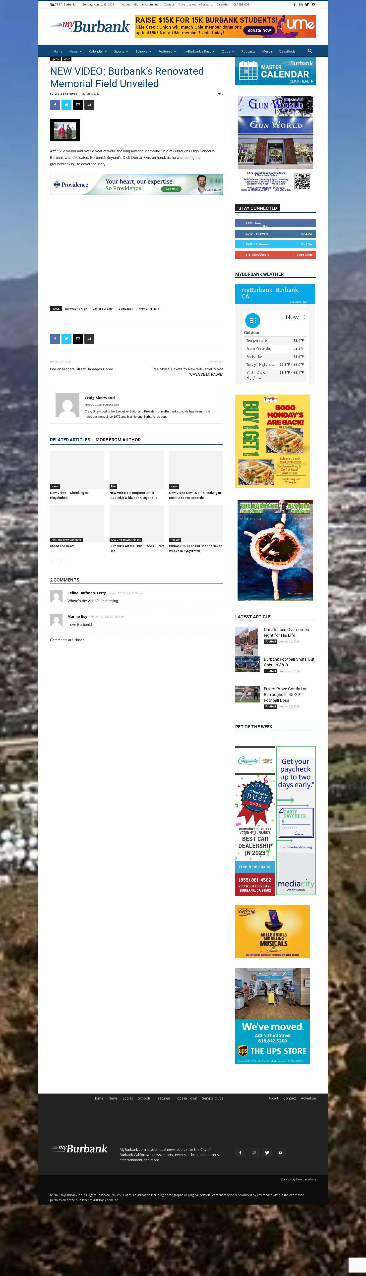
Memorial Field (149, 308)
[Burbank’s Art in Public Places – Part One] (137, 523)
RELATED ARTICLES (70, 439)
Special (56, 59)
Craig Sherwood (66, 93)
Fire (113, 486)
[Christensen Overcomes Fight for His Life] (247, 600)
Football (270, 599)
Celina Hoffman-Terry (86, 592)
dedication (126, 308)
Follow (306, 233)
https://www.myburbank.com (102, 404)
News (73, 51)
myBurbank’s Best (197, 51)
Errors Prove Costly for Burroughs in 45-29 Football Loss (285, 652)
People (175, 539)
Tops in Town (186, 1056)
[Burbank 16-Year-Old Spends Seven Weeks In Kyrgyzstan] (196, 523)
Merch (267, 51)
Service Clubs (212, 1056)
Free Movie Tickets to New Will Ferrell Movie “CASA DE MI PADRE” (187, 372)
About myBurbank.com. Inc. (140, 4)
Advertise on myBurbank (195, 4)
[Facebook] (294, 4)
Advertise (308, 1056)
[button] (310, 51)
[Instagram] (301, 4)
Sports (119, 51)
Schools (141, 51)
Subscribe (304, 254)
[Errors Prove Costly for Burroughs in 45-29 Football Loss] (247, 652)
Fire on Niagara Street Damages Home (81, 369)
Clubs (226, 51)
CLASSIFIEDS (241, 4)
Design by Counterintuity (298, 1138)
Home (58, 51)
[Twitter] (307, 4)
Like (264, 226)
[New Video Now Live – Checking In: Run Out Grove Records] (196, 470)
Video (67, 59)
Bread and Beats (62, 546)
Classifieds (287, 51)
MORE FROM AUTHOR (118, 439)
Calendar (223, 4)
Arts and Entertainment (66, 539)
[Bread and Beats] (77, 523)
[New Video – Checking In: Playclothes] (77, 470)
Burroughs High (76, 308)
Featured (165, 51)
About (273, 1056)
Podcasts (248, 51)
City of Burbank (103, 308)
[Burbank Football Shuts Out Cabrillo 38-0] (247, 622)
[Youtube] (313, 4)
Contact (169, 4)
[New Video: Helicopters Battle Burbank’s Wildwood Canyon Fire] (137, 470)
